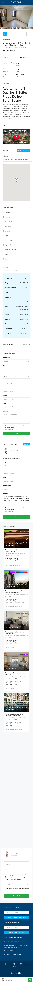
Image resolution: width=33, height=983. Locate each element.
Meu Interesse (7, 485)
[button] (16, 180)
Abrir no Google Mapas (24, 150)
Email (4, 403)
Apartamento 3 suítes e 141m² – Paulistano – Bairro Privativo (14, 714)
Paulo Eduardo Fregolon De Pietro (15, 565)
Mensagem (6, 411)
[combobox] (16, 361)
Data (4, 365)
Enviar (16, 433)
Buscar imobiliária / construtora (17, 917)
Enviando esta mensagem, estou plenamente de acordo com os (17, 427)
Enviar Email (16, 896)
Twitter (17, 964)
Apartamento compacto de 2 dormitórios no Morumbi (13, 591)
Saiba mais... (27, 444)
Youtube (17, 967)
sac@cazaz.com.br (11, 950)
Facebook (9, 964)
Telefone (5, 395)
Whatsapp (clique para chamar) (12, 954)
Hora (4, 373)
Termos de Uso (9, 429)
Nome (4, 388)
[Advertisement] (16, 756)
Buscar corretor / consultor (16, 932)
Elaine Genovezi (11, 647)
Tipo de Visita (6, 357)
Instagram (25, 964)
